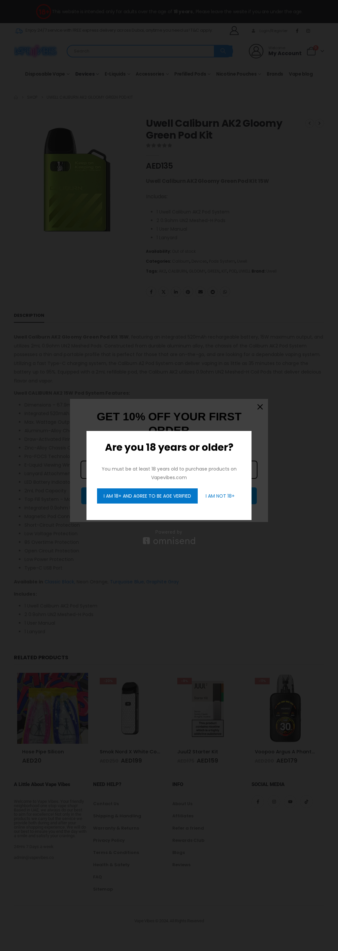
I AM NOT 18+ (220, 496)
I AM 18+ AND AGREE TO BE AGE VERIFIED (147, 496)
